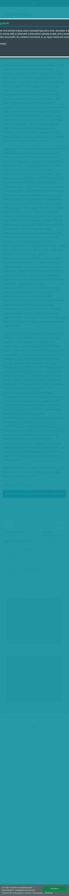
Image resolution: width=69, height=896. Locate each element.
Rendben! (55, 888)
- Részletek (48, 893)
